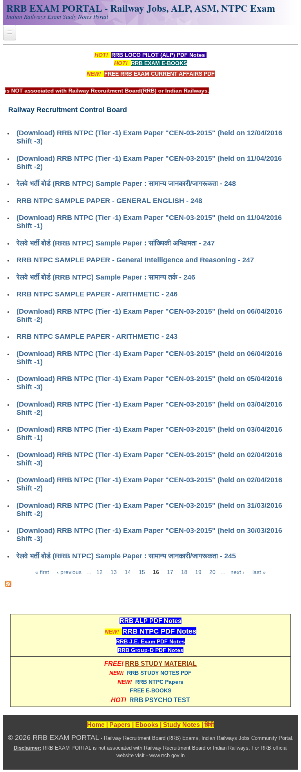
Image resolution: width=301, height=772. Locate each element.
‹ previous (69, 572)
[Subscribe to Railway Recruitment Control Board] (8, 585)
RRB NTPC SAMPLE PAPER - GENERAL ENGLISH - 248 (109, 201)
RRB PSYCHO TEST (159, 700)
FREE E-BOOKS (150, 690)
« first (42, 572)
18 (184, 572)
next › (237, 572)
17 (170, 572)
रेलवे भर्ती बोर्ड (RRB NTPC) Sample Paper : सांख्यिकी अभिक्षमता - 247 (115, 243)
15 (142, 572)
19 (198, 572)
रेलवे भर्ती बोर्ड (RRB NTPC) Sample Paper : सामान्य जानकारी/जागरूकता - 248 (126, 183)
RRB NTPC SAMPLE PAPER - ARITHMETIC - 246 (97, 294)
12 (99, 572)
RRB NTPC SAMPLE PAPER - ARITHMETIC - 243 (97, 336)
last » (259, 572)
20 (212, 572)
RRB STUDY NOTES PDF (159, 673)
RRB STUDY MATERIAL (161, 663)
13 (114, 572)
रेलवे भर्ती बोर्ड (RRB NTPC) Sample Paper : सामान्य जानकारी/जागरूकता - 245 (126, 556)
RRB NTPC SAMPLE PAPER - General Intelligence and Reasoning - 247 (135, 260)
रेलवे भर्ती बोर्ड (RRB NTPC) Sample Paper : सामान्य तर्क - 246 (105, 277)
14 (128, 572)
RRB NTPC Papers (159, 682)
